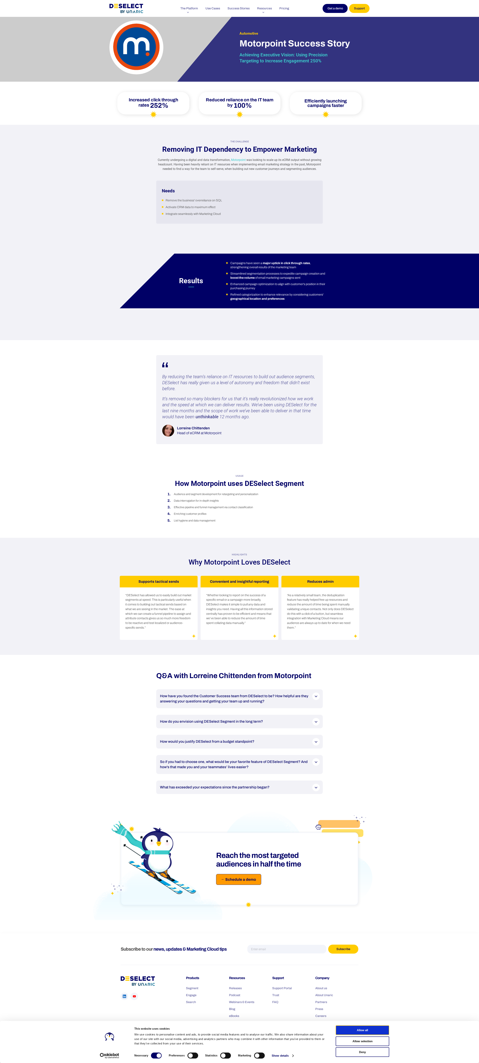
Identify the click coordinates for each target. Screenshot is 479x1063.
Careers (320, 1015)
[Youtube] (134, 996)
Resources (264, 8)
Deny (362, 1052)
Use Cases (212, 8)
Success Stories (239, 8)
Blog (232, 1009)
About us (321, 988)
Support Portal (282, 988)
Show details (280, 1055)
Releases (235, 988)
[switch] (192, 1056)
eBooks (234, 1015)
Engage (191, 995)
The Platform (189, 8)
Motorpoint (238, 160)
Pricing (284, 8)
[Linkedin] (124, 996)
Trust (275, 995)
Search (191, 1002)
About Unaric (324, 995)
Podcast (234, 995)
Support (359, 8)
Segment (192, 988)
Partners (321, 1002)
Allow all (362, 1030)
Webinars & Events (241, 1002)
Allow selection (363, 1041)
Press (319, 1009)
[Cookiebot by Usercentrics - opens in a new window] (109, 1056)
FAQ (275, 1002)
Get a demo (335, 8)
